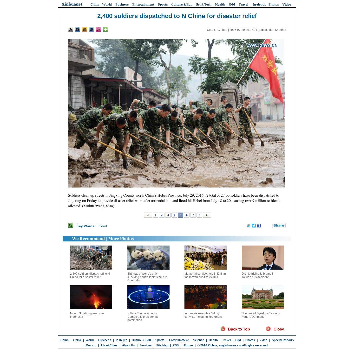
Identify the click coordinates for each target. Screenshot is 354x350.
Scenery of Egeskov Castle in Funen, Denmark (261, 315)
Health (213, 340)
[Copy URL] (91, 29)
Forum (188, 345)
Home (64, 340)
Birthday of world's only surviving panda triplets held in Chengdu (147, 277)
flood (103, 226)
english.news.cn (230, 345)
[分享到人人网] (268, 225)
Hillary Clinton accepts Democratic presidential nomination (142, 317)
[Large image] (98, 29)
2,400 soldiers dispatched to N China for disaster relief (90, 275)
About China (109, 345)
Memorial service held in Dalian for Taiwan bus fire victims (205, 275)
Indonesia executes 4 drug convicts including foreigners (203, 315)
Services (145, 345)
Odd (238, 340)
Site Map (162, 345)
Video (263, 340)
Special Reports (283, 340)
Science (198, 340)
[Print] (84, 29)
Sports (159, 340)
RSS (176, 345)
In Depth (121, 340)
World (90, 340)
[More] (105, 29)
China (77, 340)
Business (104, 340)
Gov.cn (90, 345)
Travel (226, 340)
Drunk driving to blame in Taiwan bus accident (258, 275)
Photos (250, 340)
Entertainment (179, 340)
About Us (128, 345)
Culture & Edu (141, 340)
